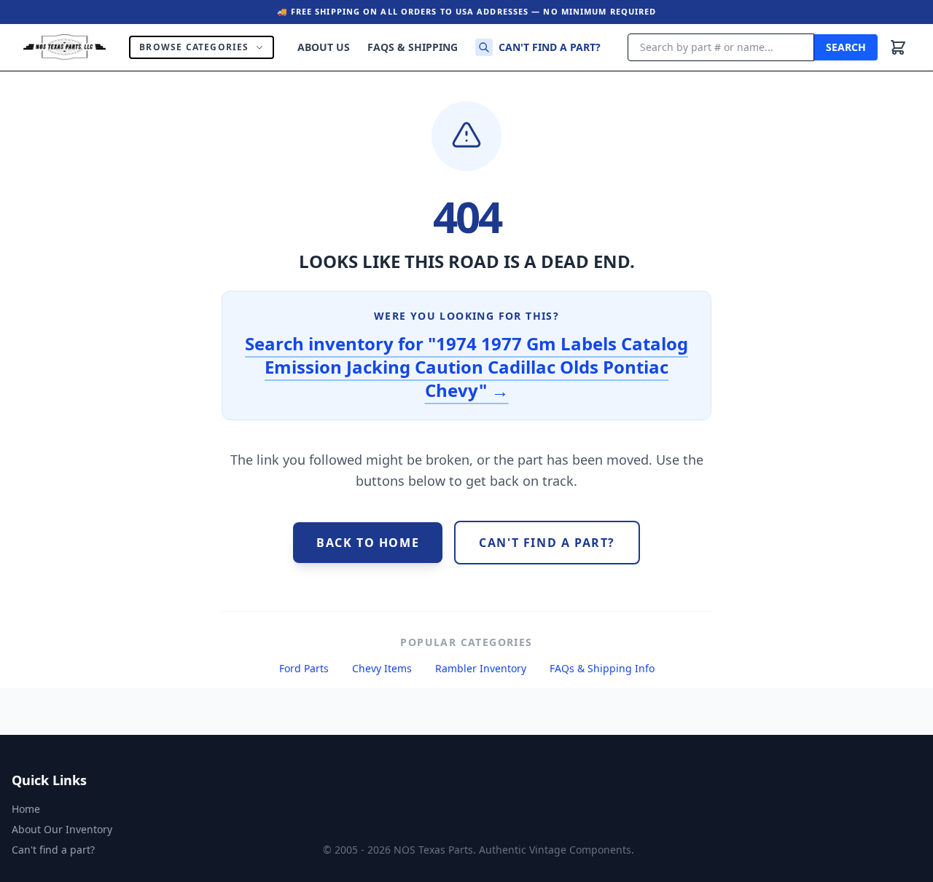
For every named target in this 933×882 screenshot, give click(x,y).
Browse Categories (194, 47)
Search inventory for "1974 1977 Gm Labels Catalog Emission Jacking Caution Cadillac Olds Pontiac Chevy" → (466, 366)
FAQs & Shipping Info (602, 668)
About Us (323, 47)
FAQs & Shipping (412, 47)
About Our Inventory (62, 829)
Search (846, 47)
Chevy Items (382, 668)
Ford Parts (304, 668)
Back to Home (367, 543)
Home (26, 809)
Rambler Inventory (480, 668)
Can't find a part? (550, 47)
